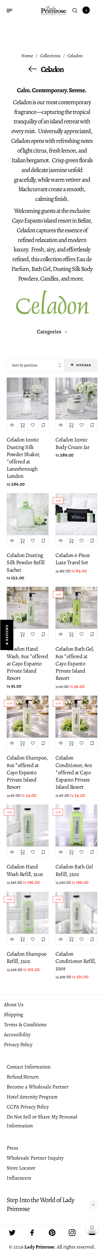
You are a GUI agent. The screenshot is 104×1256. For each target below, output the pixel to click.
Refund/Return (23, 1076)
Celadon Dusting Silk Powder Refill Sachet (25, 562)
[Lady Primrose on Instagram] (72, 1232)
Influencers (19, 1178)
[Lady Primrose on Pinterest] (52, 1232)
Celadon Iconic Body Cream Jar (72, 443)
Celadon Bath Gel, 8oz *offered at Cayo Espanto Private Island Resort (74, 663)
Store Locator (21, 1168)
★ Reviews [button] (7, 635)
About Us (14, 1004)
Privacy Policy (18, 1044)
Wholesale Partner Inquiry (35, 1158)
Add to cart (22, 425)
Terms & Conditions (25, 1024)
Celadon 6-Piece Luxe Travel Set (72, 558)
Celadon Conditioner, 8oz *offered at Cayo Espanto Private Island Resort (73, 772)
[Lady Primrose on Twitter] (12, 1232)
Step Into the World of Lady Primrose (40, 1204)
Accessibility (17, 1034)
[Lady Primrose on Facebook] (32, 1232)
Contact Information (28, 1066)
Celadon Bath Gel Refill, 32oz (74, 870)
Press (12, 1148)
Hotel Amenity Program (32, 1096)
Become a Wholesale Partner (38, 1086)
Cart (86, 10)
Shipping (13, 1014)
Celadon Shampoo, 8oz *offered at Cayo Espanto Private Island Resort (27, 772)
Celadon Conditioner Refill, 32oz (75, 961)
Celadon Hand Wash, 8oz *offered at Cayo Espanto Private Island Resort (27, 663)
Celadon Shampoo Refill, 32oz (27, 957)
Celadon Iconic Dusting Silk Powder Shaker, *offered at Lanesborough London (23, 458)
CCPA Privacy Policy (28, 1106)
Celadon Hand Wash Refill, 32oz (25, 870)
